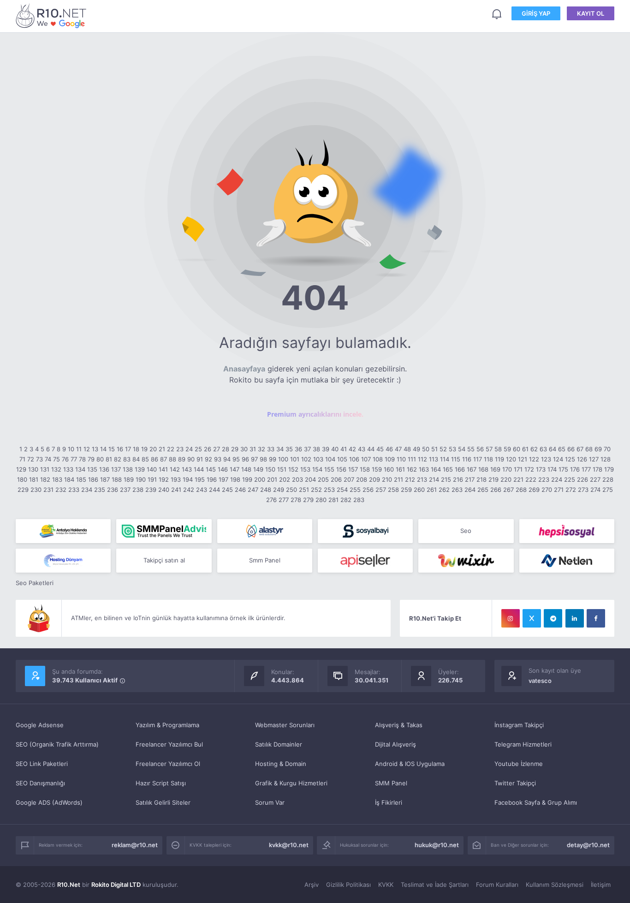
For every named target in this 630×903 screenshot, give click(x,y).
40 (335, 449)
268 (521, 489)
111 (412, 459)
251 (304, 489)
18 (136, 449)
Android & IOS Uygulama (410, 763)
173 (541, 469)
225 (569, 479)
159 (377, 469)
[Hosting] (264, 531)
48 (407, 449)
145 (211, 469)
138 (128, 469)
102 (306, 459)
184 (69, 479)
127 (594, 459)
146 (223, 469)
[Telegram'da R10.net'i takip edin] (553, 618)
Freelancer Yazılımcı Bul (169, 744)
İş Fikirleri (388, 802)
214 (434, 479)
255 (355, 489)
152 (293, 469)
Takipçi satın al (164, 560)
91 (199, 459)
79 (91, 459)
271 (559, 489)
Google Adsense (40, 725)
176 (575, 469)
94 (227, 459)
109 (390, 459)
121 (522, 459)
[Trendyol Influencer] (465, 561)
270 (546, 489)
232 (60, 489)
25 (198, 449)
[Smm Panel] (365, 531)
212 (410, 479)
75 (56, 459)
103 (318, 459)
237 (125, 489)
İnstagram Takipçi (519, 725)
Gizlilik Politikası (348, 884)
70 (607, 449)
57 (489, 449)
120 (511, 459)
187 (105, 479)
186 (93, 479)
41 (343, 449)
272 (570, 489)
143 (187, 469)
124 (558, 459)
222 (530, 479)
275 (607, 489)
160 (389, 469)
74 (48, 459)
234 (86, 489)
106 (354, 459)
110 (401, 459)
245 (227, 489)
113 (433, 459)
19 (144, 449)
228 (607, 479)
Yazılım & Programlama (167, 725)
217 (470, 479)
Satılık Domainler (278, 744)
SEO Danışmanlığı (40, 783)
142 (175, 469)
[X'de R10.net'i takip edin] (532, 618)
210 (387, 479)
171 (518, 469)
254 (342, 489)
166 (460, 469)
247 (253, 489)
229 (23, 489)
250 (291, 489)
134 (80, 469)
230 (36, 489)
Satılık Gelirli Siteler (163, 802)
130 (33, 469)
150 (270, 469)
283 (358, 499)
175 (563, 469)
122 (534, 459)
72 (30, 459)
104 (330, 459)
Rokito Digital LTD (116, 884)
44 (370, 449)
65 (561, 449)
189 (129, 479)
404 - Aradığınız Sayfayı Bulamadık (52, 15)
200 (259, 479)
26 (207, 449)
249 (278, 489)
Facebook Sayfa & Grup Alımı (535, 802)
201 (272, 479)
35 (289, 449)
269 (534, 489)
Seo (465, 530)
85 (145, 459)
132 (56, 469)
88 (172, 459)
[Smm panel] (163, 531)
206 (336, 479)
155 (329, 469)
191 (152, 479)
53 (452, 449)
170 (507, 469)
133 (68, 469)
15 (111, 449)
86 (154, 459)
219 (493, 479)
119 (499, 459)
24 (189, 449)
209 (374, 479)
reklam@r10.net (135, 845)
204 (310, 479)
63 (543, 449)
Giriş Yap (536, 13)
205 (323, 479)
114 (444, 459)
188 (117, 479)
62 (534, 449)
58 (498, 449)
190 (141, 479)
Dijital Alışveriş (395, 744)
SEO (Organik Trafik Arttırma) (57, 744)
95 (236, 459)
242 (188, 489)
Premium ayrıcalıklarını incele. (315, 414)
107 (366, 459)
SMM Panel (391, 783)
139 (140, 469)
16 (120, 449)
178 (597, 469)
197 (223, 479)
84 (136, 459)
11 (79, 449)
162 (412, 469)
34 (280, 449)
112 (422, 459)
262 (444, 489)
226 (582, 479)
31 (253, 449)
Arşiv (311, 884)
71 (22, 459)
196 (212, 479)
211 (398, 479)
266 (495, 489)
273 (583, 489)
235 (99, 489)
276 (271, 499)
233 (73, 489)
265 (482, 489)
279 (308, 499)
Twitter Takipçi (515, 783)
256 (368, 489)
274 (595, 489)
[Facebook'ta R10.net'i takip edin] (596, 618)
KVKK (385, 884)
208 (361, 479)
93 (217, 459)
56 (480, 449)
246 (240, 489)
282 (345, 499)
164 (436, 469)
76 (65, 459)
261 (432, 489)
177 (586, 469)
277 (284, 499)
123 (546, 459)
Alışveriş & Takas (398, 725)
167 (471, 469)
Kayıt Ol (590, 13)
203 (297, 479)
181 (33, 479)
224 (556, 479)
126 (582, 459)
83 (127, 459)
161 (400, 469)
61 (525, 449)
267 (508, 489)
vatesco (540, 680)
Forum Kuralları (497, 884)
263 (457, 489)
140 (152, 469)
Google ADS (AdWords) (49, 802)
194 (188, 479)
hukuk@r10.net (437, 845)
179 (609, 469)
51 (434, 449)
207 (349, 479)
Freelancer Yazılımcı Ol (168, 763)
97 (254, 459)
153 (305, 469)
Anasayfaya (244, 368)
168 (483, 469)
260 (419, 489)
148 (246, 469)
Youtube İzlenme (518, 763)
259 (406, 489)
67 (580, 449)
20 (153, 449)
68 (589, 449)
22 (170, 449)
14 (103, 449)
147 (234, 469)
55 (471, 449)
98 (263, 459)
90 (191, 459)
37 (307, 449)
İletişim (601, 884)
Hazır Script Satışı (161, 783)
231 (48, 489)
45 (380, 449)
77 (74, 459)
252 (316, 489)
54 (461, 449)
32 (261, 449)
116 (466, 459)
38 (316, 449)
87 (163, 459)
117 (477, 459)
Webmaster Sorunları (285, 725)
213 (422, 479)
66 (571, 449)
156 (341, 469)
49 (416, 449)
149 (258, 469)
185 (81, 479)
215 (446, 479)
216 (458, 479)
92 (208, 459)
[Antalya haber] (63, 531)
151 (281, 469)
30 (244, 449)
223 (543, 479)
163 (424, 469)
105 (342, 459)
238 (137, 489)
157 (353, 469)
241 (176, 489)
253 (329, 489)
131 (44, 469)
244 (214, 489)
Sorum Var (270, 802)
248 (265, 489)
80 (100, 459)
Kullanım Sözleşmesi (554, 884)
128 (605, 459)
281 (333, 499)
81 (109, 459)
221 (518, 479)
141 (163, 469)
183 (57, 479)
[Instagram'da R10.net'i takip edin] (510, 618)
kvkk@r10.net (289, 845)
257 (380, 489)
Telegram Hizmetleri (523, 744)
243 (201, 489)
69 (598, 449)
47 (398, 449)
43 (361, 449)
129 (21, 469)
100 (283, 459)
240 (163, 489)
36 (298, 449)
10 (71, 449)
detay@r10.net (588, 845)
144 (199, 469)
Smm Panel (264, 560)
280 (321, 499)
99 (272, 459)
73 (39, 459)
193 (176, 479)
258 (393, 489)
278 (296, 499)
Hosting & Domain (280, 763)
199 (247, 479)
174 (552, 469)
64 (552, 449)
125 (570, 459)
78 (82, 459)
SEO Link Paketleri (42, 763)
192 (164, 479)
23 (180, 449)
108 (378, 459)
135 (92, 469)
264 (469, 489)
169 (495, 469)
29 (234, 449)
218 (481, 479)
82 (117, 459)
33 (270, 449)
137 (116, 469)
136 (104, 469)
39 (325, 449)
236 (112, 489)
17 (128, 449)
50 (425, 449)
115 (455, 459)
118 (488, 459)
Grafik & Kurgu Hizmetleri (291, 783)
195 (200, 479)
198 (235, 479)
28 (225, 449)
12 (86, 449)
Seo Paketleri (34, 582)
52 (443, 449)
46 (389, 449)
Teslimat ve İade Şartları (435, 884)
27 (216, 449)
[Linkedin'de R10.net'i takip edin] (574, 618)
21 (162, 449)
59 (507, 449)
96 (245, 459)
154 (317, 469)
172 (529, 469)
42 (352, 449)
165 (448, 469)
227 (595, 479)
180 (22, 479)
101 (294, 459)
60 (516, 449)
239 (150, 489)
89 (181, 459)
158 (365, 469)
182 (45, 479)
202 (284, 479)
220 (505, 479)
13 (95, 449)
